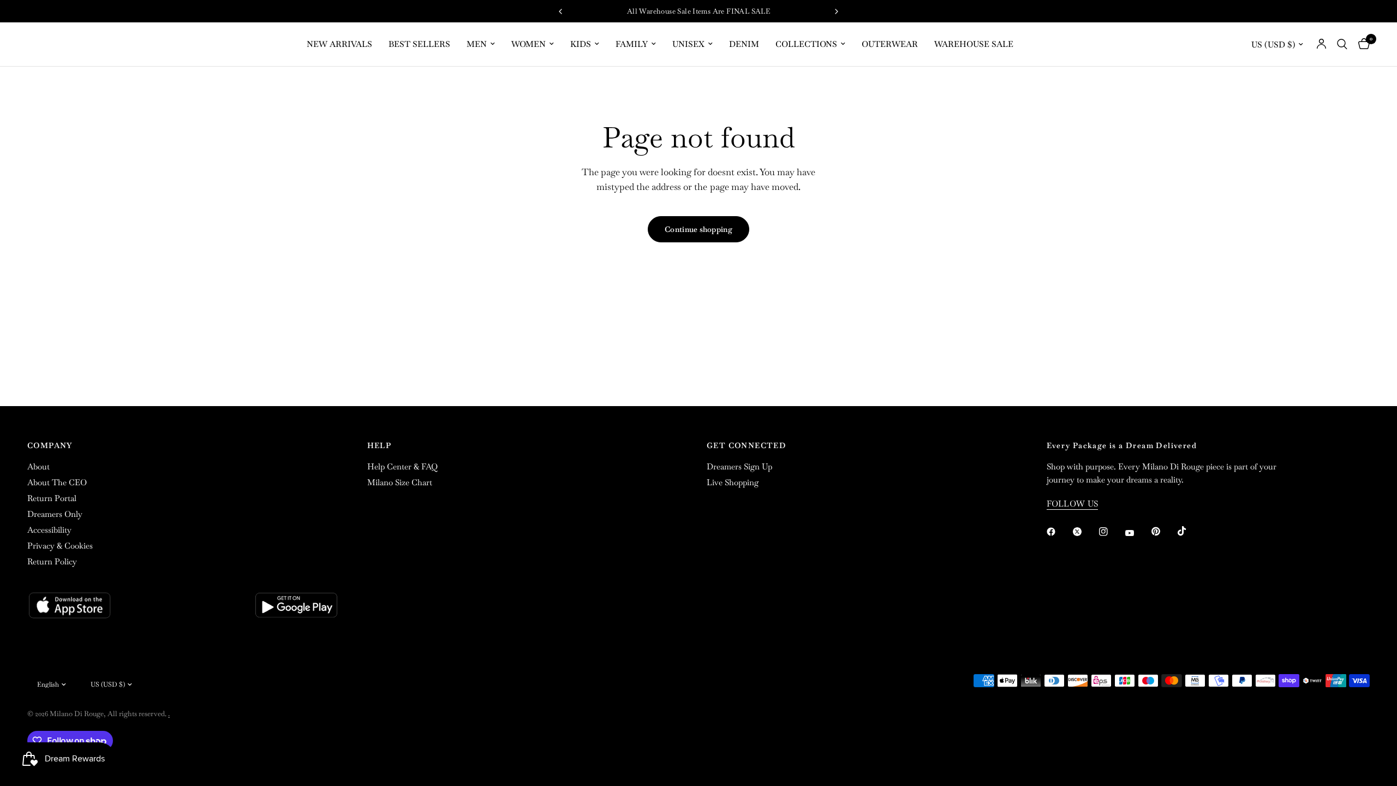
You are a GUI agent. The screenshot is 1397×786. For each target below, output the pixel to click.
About (38, 466)
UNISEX (688, 44)
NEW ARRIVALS (339, 44)
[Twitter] (1085, 532)
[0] (1361, 44)
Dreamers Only (54, 514)
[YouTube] (1137, 533)
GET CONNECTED (746, 445)
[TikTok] (1190, 531)
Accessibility (49, 530)
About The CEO (57, 482)
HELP (379, 445)
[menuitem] (339, 44)
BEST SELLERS (419, 44)
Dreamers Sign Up (739, 466)
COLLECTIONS (806, 44)
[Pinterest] (1163, 532)
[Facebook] (1059, 532)
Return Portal (51, 498)
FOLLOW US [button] (1073, 503)
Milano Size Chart (399, 482)
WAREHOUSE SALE (973, 44)
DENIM (744, 44)
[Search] (1342, 44)
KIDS (580, 44)
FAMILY (632, 44)
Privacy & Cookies (60, 545)
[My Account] (1321, 44)
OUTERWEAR (890, 44)
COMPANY (50, 445)
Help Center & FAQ (402, 466)
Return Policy (52, 561)
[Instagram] (1111, 532)
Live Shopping (733, 482)
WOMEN (528, 44)
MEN (477, 44)
